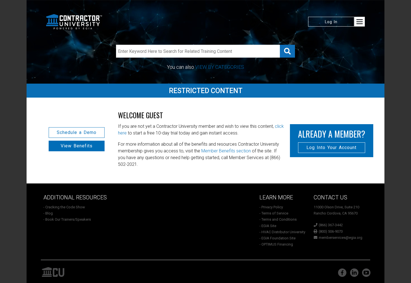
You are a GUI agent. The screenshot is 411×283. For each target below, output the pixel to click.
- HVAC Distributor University (282, 232)
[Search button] (287, 51)
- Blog (48, 213)
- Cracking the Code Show (64, 207)
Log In (331, 22)
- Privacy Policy (271, 207)
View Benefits (77, 145)
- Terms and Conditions (278, 219)
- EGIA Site (267, 226)
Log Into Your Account (331, 147)
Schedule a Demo (76, 132)
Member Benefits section (226, 151)
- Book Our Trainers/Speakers (67, 219)
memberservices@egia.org (340, 237)
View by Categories (219, 67)
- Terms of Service (273, 213)
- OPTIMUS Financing (276, 244)
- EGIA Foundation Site (277, 238)
